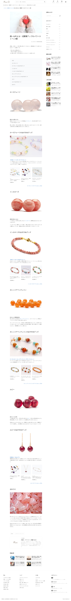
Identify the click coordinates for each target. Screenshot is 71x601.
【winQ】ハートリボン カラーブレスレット (18, 159)
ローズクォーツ (15, 63)
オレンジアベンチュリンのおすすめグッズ (20, 76)
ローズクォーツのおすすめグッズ (18, 65)
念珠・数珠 (48, 37)
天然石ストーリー (49, 49)
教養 (47, 28)
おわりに (13, 84)
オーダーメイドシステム (50, 40)
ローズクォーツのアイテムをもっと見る (34, 185)
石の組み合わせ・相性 (39, 582)
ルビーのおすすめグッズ (16, 81)
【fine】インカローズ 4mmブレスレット (17, 259)
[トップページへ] (7, 2)
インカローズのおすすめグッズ (18, 71)
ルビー (13, 79)
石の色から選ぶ (6, 584)
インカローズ (14, 68)
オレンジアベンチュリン (16, 73)
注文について (22, 580)
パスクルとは (38, 577)
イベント (47, 31)
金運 (47, 35)
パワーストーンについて (24, 577)
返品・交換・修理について (24, 582)
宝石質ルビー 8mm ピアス (15, 457)
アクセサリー (48, 24)
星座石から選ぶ (6, 589)
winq (10, 178)
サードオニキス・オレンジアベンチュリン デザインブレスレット (22, 359)
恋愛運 (12, 533)
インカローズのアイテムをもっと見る (35, 283)
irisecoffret (22, 475)
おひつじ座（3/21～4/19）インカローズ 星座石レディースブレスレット (15, 277)
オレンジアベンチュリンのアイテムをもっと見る (33, 383)
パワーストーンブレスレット (51, 42)
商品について (22, 579)
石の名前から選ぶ (6, 582)
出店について (38, 584)
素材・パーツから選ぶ (7, 579)
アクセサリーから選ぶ (7, 577)
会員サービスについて (23, 584)
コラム (37, 579)
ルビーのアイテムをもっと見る (36, 483)
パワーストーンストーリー (19, 533)
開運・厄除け (48, 26)
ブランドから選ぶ (6, 580)
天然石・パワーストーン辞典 (40, 580)
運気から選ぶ (6, 587)
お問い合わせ (22, 587)
